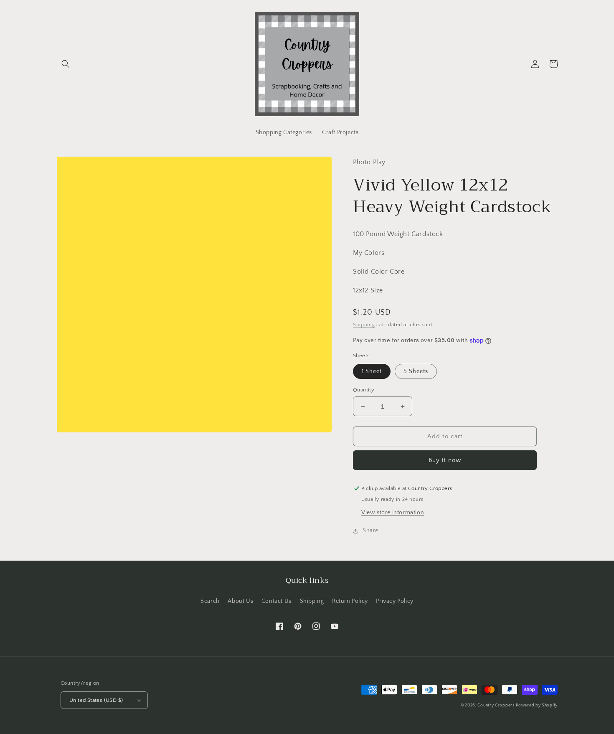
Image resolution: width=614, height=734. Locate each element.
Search (210, 601)
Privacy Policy (394, 601)
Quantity (363, 390)
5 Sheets (415, 371)
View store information (392, 512)
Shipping (364, 325)
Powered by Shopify (537, 705)
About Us (240, 601)
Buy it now (445, 460)
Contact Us (276, 601)
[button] (65, 64)
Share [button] (370, 530)
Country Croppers (495, 705)
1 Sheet (372, 371)
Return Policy (350, 601)
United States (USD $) (96, 700)
